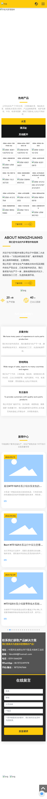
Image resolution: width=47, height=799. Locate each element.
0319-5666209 (15, 659)
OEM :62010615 (38, 158)
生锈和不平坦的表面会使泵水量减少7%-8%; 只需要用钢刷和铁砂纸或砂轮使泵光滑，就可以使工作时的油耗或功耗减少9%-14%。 (23, 612)
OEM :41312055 (23, 193)
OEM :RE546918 (38, 193)
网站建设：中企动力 (10, 797)
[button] (7, 629)
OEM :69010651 (23, 158)
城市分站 (33, 797)
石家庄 (21, 797)
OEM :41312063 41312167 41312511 (38, 175)
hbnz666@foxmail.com (20, 654)
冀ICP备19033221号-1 (12, 794)
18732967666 (20, 668)
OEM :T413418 (23, 206)
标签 (26, 797)
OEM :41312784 (9, 193)
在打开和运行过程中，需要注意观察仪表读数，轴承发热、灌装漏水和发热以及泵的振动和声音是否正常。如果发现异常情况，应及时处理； (23, 553)
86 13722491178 (21, 663)
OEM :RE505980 (9, 206)
